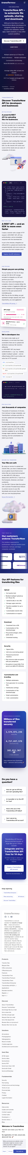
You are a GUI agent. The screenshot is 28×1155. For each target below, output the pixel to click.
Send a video (5, 1058)
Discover (12, 86)
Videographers (6, 1039)
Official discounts (7, 970)
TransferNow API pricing (8, 303)
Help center (5, 1107)
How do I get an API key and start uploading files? (14, 790)
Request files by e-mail (8, 1017)
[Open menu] (24, 2)
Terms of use (6, 1088)
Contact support (7, 1112)
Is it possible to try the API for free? (15, 800)
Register (4, 993)
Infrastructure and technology (10, 1085)
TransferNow (5, 86)
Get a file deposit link (8, 1020)
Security (4, 1080)
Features (4, 973)
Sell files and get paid (8, 1015)
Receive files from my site (9, 1025)
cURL (10, 182)
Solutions (5, 1030)
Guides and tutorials (8, 1110)
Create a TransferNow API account (14, 868)
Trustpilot (11, 78)
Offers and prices (7, 968)
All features (21, 896)
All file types (5, 1056)
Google (19, 78)
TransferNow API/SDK (8, 985)
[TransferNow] (9, 2)
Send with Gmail (6, 1068)
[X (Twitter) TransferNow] (8, 917)
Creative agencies (7, 1044)
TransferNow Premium (8, 978)
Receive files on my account (10, 1022)
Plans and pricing (8, 896)
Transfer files (6, 963)
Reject (4, 1151)
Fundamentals (7, 1076)
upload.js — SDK (18, 182)
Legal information (7, 1098)
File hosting (5, 1083)
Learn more (14, 47)
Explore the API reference (12, 254)
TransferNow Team (7, 980)
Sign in (4, 995)
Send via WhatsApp (7, 1071)
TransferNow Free (7, 975)
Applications (5, 988)
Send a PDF (5, 1063)
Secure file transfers (7, 497)
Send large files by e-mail (9, 1010)
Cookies (4, 1095)
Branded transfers (7, 990)
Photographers (6, 1037)
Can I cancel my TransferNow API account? (15, 819)
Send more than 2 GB (8, 1066)
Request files (5, 965)
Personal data (6, 1090)
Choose (10, 1151)
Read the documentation (13, 873)
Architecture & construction (10, 1047)
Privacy (4, 1093)
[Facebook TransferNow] (5, 917)
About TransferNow (8, 1005)
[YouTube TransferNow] (11, 917)
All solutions (5, 1034)
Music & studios (6, 1042)
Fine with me (19, 1151)
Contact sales (6, 1115)
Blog (3, 1122)
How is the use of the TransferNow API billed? (14, 810)
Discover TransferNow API (12, 41)
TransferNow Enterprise (10, 892)
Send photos (5, 1061)
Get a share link (6, 1012)
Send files (5, 1052)
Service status (6, 1120)
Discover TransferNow (9, 900)
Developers (5, 1117)
